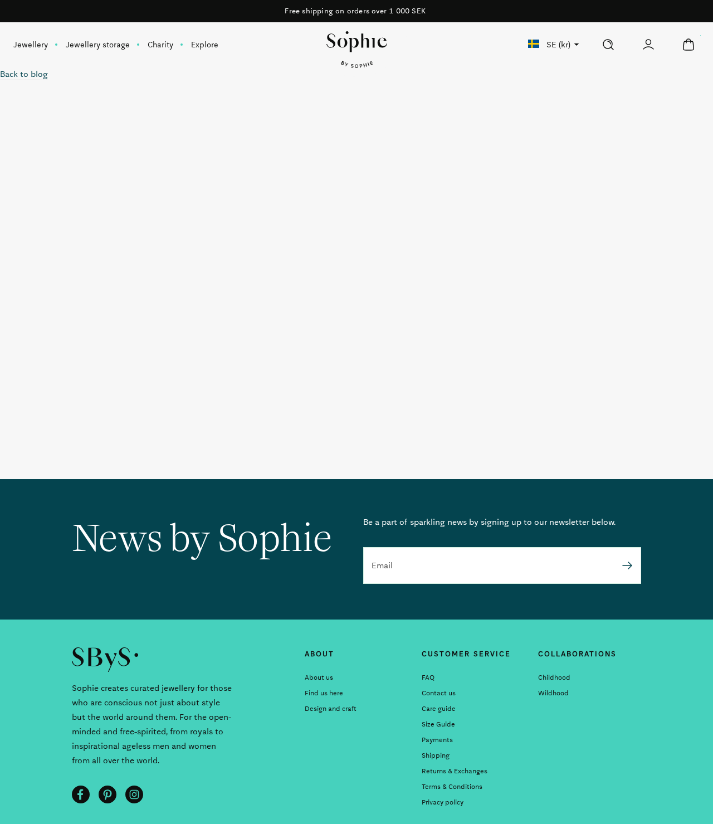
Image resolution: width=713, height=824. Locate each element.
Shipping (436, 755)
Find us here (324, 693)
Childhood (554, 677)
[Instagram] (134, 794)
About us (319, 677)
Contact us (439, 693)
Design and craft (330, 708)
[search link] (608, 44)
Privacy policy (442, 802)
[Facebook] (81, 794)
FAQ (428, 677)
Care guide (439, 708)
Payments (437, 739)
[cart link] (688, 44)
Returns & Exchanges (454, 771)
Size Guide (438, 724)
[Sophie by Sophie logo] (356, 49)
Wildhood (553, 693)
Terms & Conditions (452, 786)
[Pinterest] (107, 794)
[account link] (648, 44)
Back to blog (24, 74)
